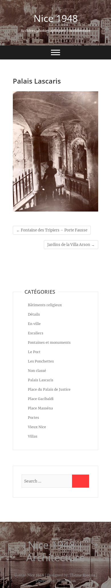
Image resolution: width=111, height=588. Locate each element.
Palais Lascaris (40, 380)
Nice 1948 (56, 18)
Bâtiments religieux (45, 305)
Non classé (37, 370)
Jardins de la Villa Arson (71, 244)
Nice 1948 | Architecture (55, 551)
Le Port (34, 352)
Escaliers (35, 333)
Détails (34, 314)
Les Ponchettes (41, 361)
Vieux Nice (37, 427)
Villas (32, 436)
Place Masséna (40, 408)
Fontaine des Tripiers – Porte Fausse (51, 230)
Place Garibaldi (41, 399)
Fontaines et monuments (49, 342)
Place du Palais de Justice (49, 389)
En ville (34, 324)
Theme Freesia (82, 575)
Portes (33, 417)
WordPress (66, 581)
